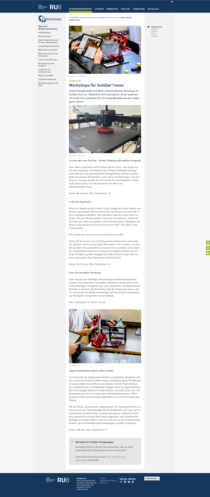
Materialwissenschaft (47, 50)
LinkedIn (154, 31)
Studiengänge (44, 32)
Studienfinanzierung (47, 79)
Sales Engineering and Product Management (48, 41)
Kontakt (103, 478)
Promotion (112, 9)
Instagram (154, 29)
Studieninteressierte (80, 9)
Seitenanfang (151, 478)
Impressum (104, 483)
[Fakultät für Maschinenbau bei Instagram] (208, 243)
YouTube (154, 36)
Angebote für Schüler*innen (44, 70)
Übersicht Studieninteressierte (47, 27)
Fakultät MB (73, 18)
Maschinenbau (44, 36)
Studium (99, 9)
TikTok (153, 34)
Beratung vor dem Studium (46, 64)
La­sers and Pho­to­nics (48, 59)
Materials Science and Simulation (48, 54)
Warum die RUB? (45, 75)
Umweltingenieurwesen (48, 46)
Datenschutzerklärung (108, 481)
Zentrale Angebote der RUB (48, 84)
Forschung (139, 9)
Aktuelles (153, 9)
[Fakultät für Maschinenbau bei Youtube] (208, 253)
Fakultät (125, 9)
